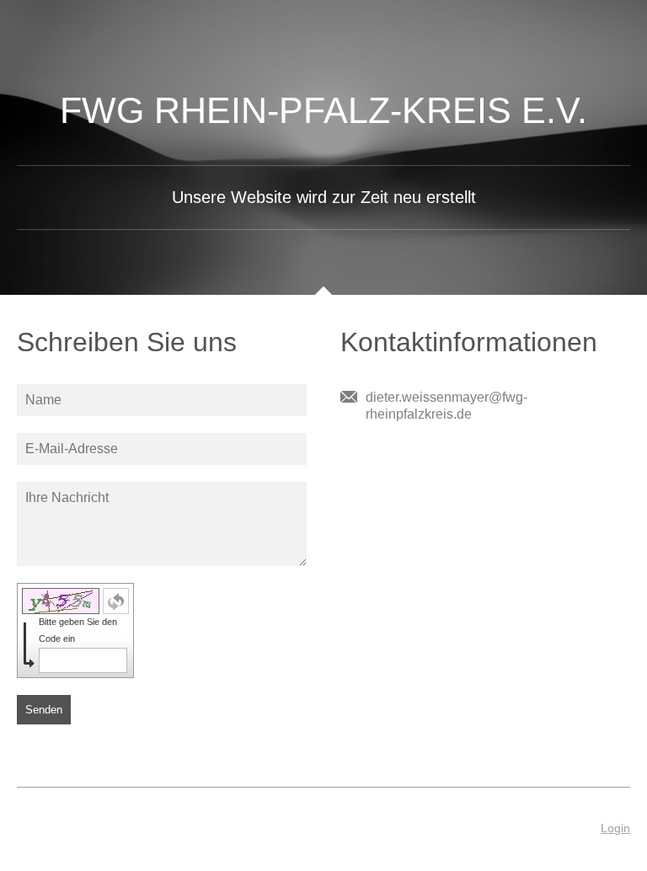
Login (615, 828)
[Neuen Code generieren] (116, 601)
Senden (43, 709)
